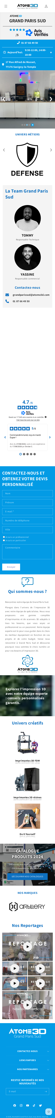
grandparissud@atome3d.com (31, 294)
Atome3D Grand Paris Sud (22, 1117)
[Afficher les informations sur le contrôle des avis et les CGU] (45, 417)
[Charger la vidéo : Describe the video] (27, 947)
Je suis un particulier (15, 540)
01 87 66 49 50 (21, 301)
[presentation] (4, 149)
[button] (6, 6)
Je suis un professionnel (17, 537)
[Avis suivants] (50, 437)
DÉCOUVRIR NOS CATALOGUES (27, 876)
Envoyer (11, 566)
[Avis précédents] (5, 437)
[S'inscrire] (46, 1091)
